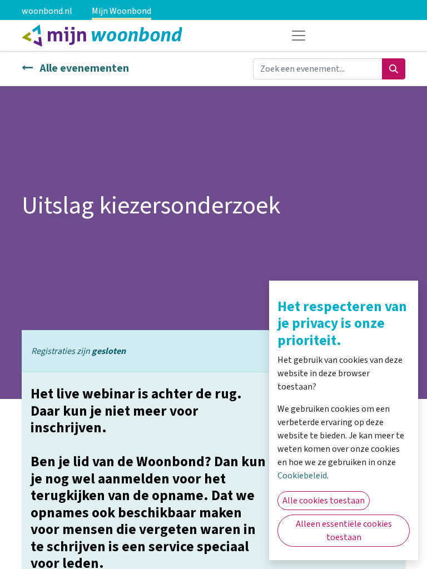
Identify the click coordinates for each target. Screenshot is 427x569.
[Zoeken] (393, 68)
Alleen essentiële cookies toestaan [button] (344, 530)
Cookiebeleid (302, 476)
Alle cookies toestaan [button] (323, 501)
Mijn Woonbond (121, 11)
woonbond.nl (47, 11)
